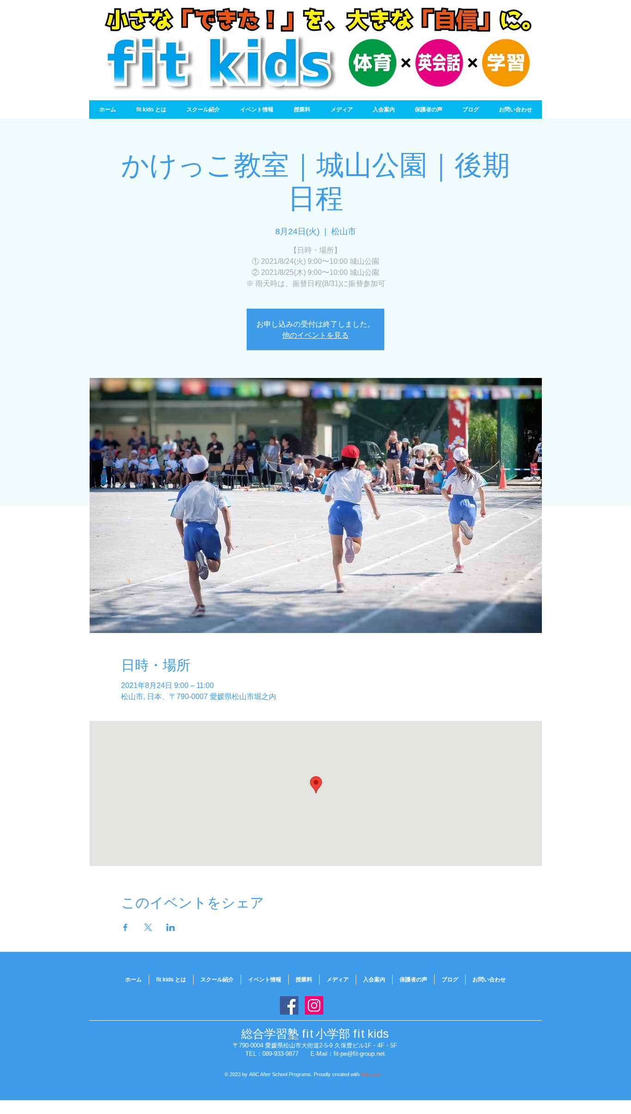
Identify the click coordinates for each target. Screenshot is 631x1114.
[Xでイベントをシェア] (148, 927)
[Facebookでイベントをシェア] (125, 927)
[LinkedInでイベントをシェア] (170, 927)
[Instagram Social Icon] (314, 1005)
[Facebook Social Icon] (289, 1005)
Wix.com (370, 1074)
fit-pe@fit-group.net (359, 1053)
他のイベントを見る (315, 335)
